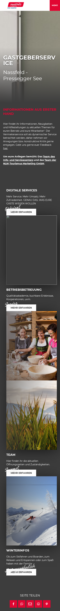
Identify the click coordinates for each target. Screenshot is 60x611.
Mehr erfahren (21, 212)
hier (5, 148)
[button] (13, 604)
